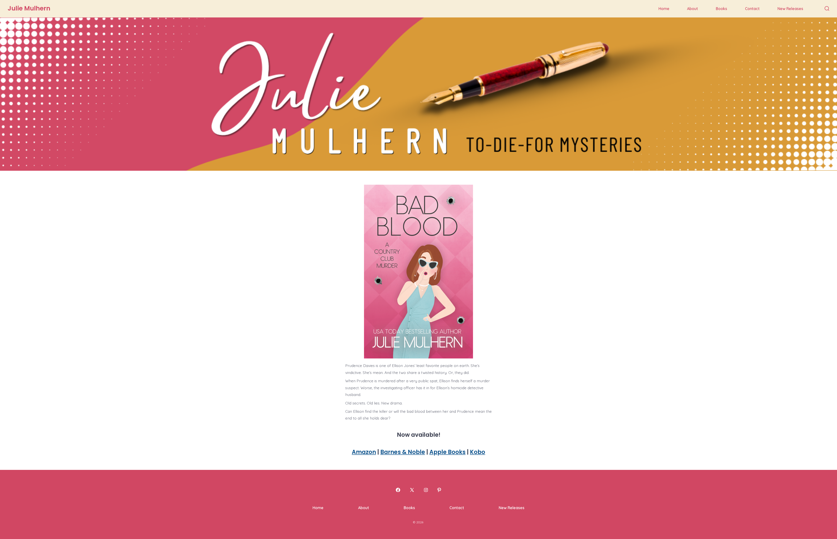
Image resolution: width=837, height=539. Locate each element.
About (692, 8)
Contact (752, 8)
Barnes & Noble (402, 452)
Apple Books (447, 452)
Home (663, 8)
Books (721, 8)
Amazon (364, 452)
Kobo (477, 452)
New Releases (790, 8)
